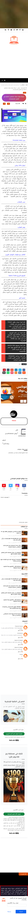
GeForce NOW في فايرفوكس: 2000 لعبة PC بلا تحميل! (11, 532)
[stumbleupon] (12, 370)
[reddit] (11, 30)
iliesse (17, 103)
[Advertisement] (14, 14)
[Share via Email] (4, 373)
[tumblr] (8, 30)
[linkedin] (5, 30)
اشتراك (21, 911)
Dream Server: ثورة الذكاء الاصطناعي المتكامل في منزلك (12, 614)
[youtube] (23, 30)
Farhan (21, 654)
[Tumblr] (8, 370)
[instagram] (14, 30)
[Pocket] (12, 373)
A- (4, 104)
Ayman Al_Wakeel (19, 640)
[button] (14, 716)
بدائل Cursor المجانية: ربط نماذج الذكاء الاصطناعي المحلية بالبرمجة (12, 546)
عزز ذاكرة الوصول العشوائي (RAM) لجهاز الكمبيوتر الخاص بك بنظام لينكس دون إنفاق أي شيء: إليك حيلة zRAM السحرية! (16, 336)
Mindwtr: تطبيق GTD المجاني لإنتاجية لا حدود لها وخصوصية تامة (11, 607)
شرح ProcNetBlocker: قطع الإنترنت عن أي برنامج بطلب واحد (11, 539)
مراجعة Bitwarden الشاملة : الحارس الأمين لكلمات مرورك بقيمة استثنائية (17, 358)
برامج (24, 93)
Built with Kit (14, 740)
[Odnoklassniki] (16, 373)
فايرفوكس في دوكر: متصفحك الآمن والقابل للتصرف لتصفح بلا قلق (11, 553)
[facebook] (20, 30)
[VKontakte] (19, 373)
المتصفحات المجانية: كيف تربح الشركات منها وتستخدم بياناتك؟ (11, 560)
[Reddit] (23, 373)
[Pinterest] (4, 370)
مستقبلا (9, 911)
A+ (8, 104)
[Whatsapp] (8, 373)
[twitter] (17, 30)
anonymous (20, 633)
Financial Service (19, 626)
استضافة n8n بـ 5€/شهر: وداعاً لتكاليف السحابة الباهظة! (12, 567)
